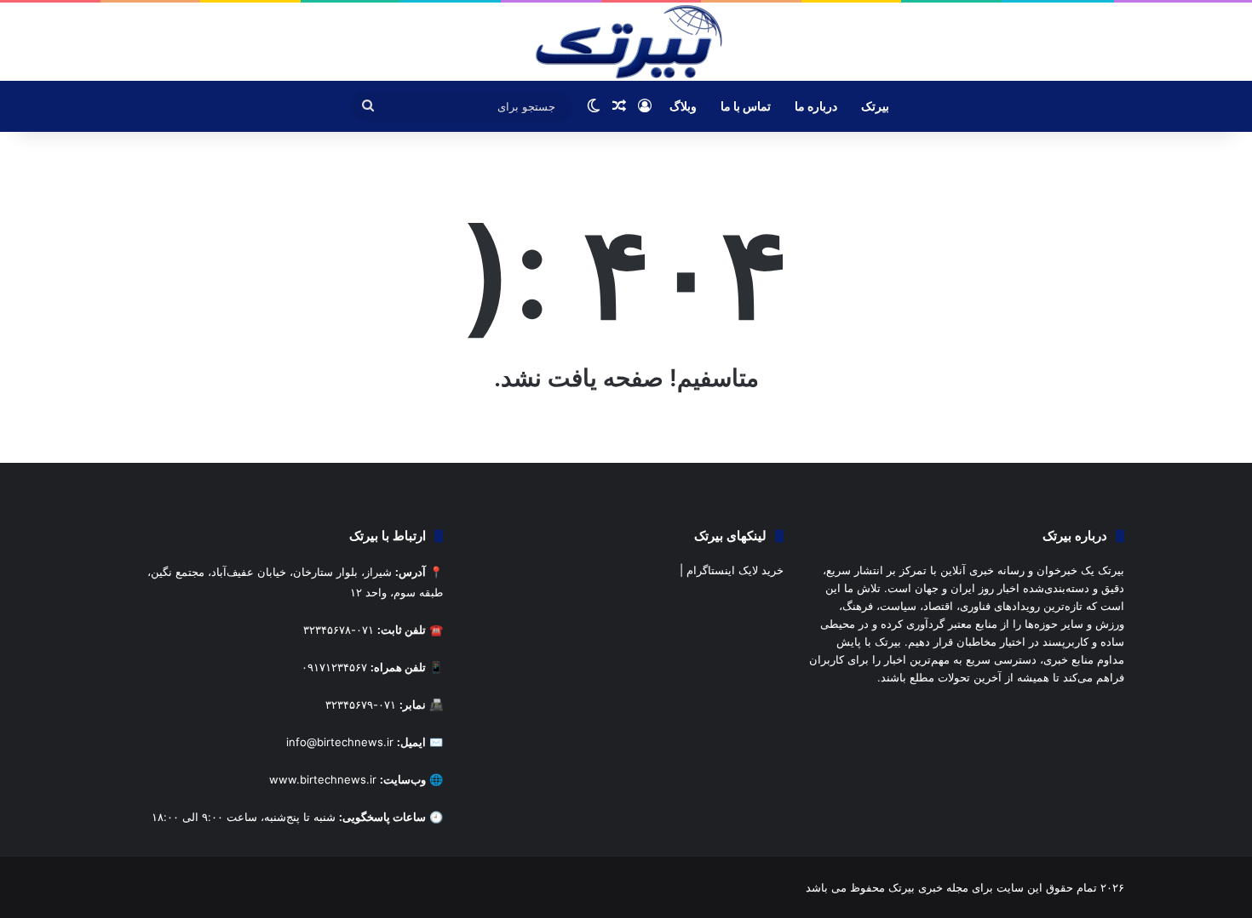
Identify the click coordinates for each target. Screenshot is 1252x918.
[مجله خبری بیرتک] (626, 41)
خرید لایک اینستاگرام (735, 570)
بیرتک (875, 106)
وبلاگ (683, 106)
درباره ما (816, 106)
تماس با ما (746, 106)
